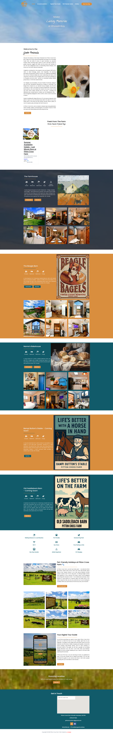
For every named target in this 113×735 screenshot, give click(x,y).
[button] (47, 4)
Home (33, 4)
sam (28, 160)
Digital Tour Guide (55, 4)
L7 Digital (69, 732)
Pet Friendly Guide (68, 4)
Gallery (77, 4)
